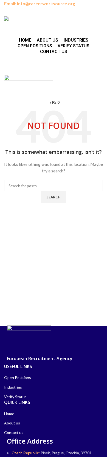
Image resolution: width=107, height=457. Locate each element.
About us (12, 423)
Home (9, 413)
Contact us (13, 432)
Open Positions (17, 377)
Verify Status (15, 396)
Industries (13, 387)
